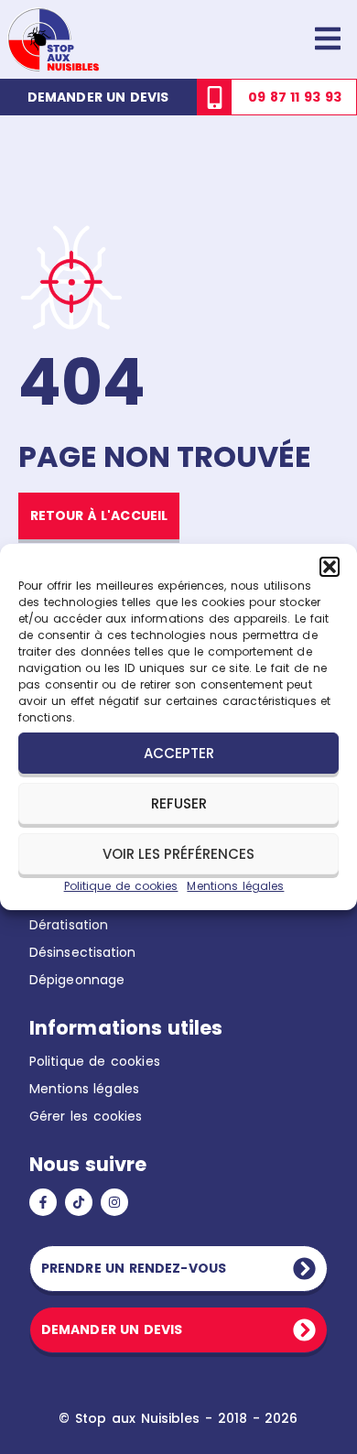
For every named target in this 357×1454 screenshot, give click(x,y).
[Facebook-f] (43, 1202)
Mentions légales (235, 886)
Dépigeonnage (76, 980)
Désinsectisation (82, 952)
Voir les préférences (178, 853)
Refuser (179, 803)
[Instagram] (114, 1202)
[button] (329, 567)
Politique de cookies (121, 886)
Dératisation (68, 925)
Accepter (179, 753)
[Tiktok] (78, 1202)
